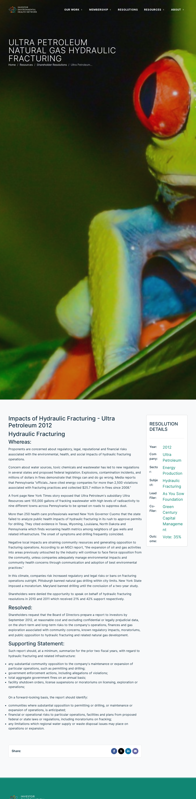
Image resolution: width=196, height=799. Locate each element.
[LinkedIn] (128, 751)
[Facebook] (114, 751)
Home (12, 64)
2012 (167, 447)
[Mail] (135, 751)
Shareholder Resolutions (52, 64)
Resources (26, 64)
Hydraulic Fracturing (172, 483)
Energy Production (172, 470)
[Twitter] (121, 751)
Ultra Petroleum (172, 457)
